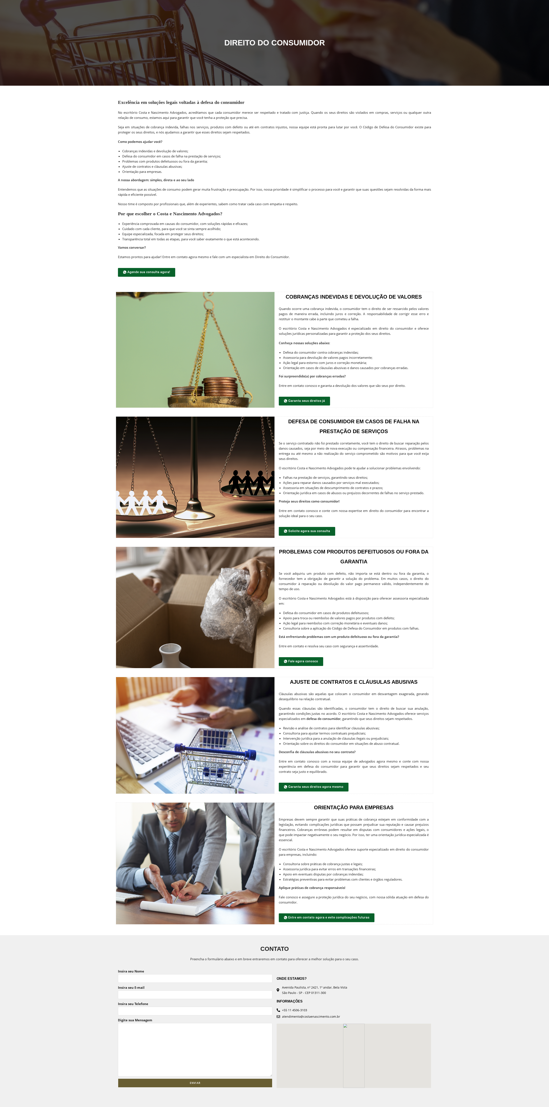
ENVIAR (195, 1083)
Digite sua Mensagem (135, 1020)
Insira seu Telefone (133, 1004)
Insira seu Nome (131, 971)
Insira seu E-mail (131, 987)
